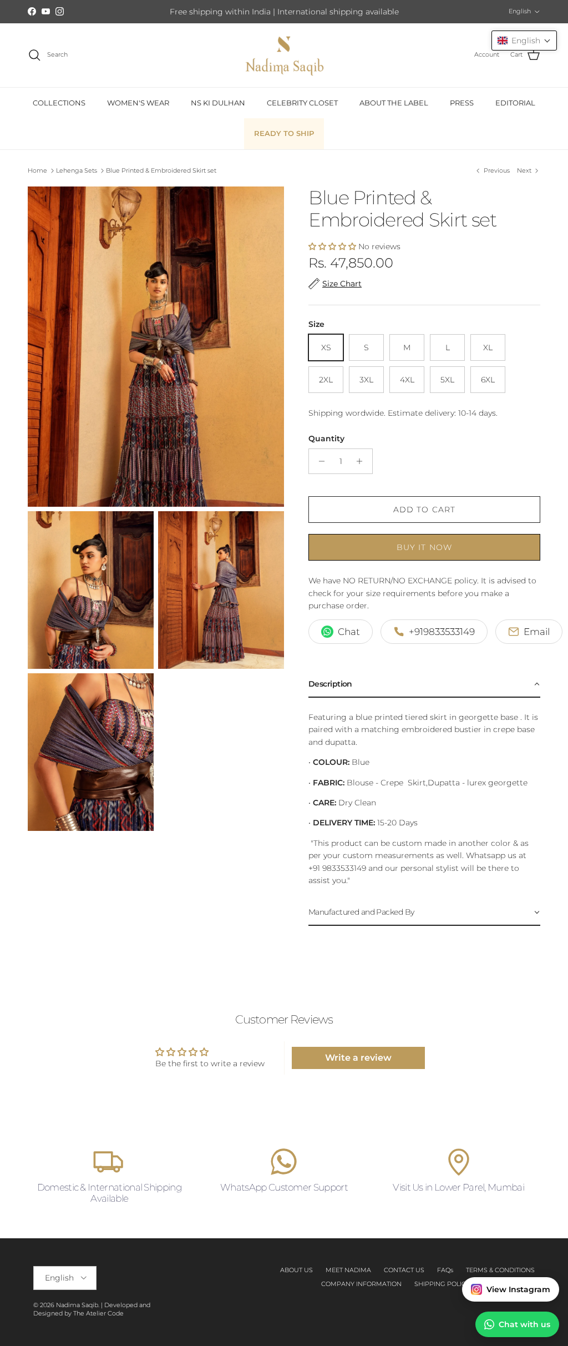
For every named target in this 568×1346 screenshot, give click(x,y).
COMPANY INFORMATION (361, 1284)
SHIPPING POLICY (442, 1284)
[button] (332, 246)
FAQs (445, 1270)
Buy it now (424, 547)
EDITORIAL (515, 102)
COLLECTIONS (59, 102)
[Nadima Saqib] (284, 55)
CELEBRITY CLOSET (302, 102)
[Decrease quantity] (318, 461)
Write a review (358, 1057)
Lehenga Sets (76, 170)
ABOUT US (296, 1270)
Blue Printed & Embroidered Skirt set (161, 170)
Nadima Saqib (77, 1305)
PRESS (462, 102)
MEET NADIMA (348, 1270)
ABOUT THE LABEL (393, 102)
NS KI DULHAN (218, 102)
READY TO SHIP (284, 133)
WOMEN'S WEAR (138, 102)
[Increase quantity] (362, 461)
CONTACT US (404, 1270)
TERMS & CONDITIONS (500, 1270)
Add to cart (424, 510)
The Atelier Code (98, 1313)
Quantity (326, 438)
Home (37, 170)
